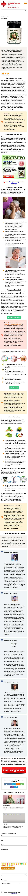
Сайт (2, 844)
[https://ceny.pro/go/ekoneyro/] (14, 167)
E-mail (2, 840)
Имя (2, 835)
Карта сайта (14, 893)
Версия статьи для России (14, 44)
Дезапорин (6, 805)
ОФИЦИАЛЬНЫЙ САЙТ (14, 317)
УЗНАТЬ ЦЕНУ (14, 387)
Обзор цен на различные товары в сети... (14, 3)
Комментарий (4, 849)
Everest (5, 824)
